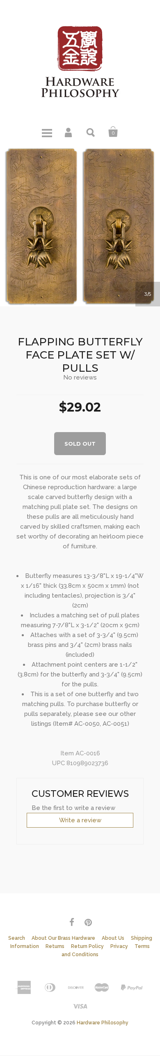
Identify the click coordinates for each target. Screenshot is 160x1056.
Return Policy (87, 946)
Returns (55, 946)
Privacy (119, 946)
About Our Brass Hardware (63, 938)
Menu (46, 131)
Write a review (80, 820)
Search (91, 131)
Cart (113, 131)
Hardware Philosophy (102, 1023)
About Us (113, 938)
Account (69, 131)
